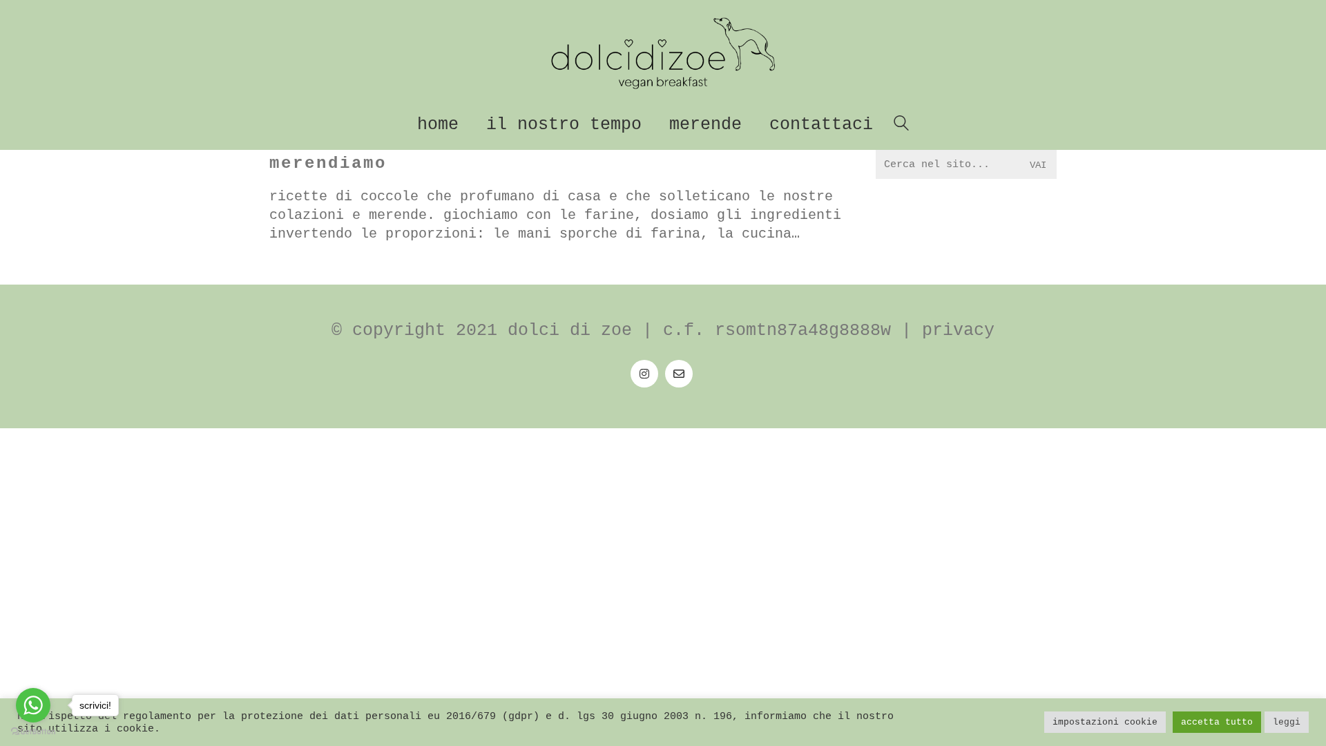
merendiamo (328, 163)
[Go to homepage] (663, 53)
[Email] (679, 374)
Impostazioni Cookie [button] (1105, 722)
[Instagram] (644, 374)
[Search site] (901, 126)
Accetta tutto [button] (1217, 722)
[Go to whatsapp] (33, 705)
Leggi (1286, 722)
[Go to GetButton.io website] (33, 731)
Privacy (958, 331)
